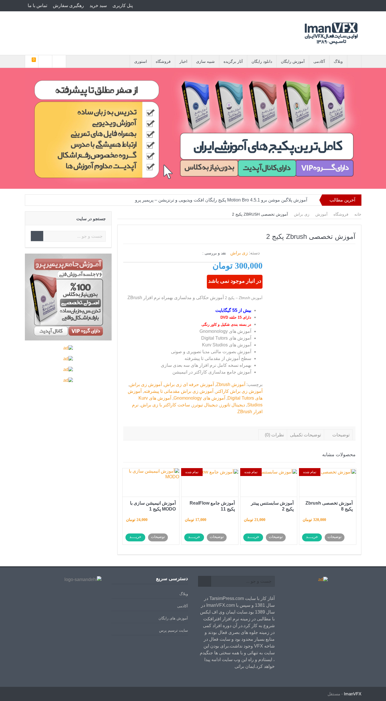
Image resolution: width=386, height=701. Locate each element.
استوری (140, 61)
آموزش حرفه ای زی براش (189, 384)
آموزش (321, 214)
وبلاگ (338, 61)
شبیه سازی (205, 61)
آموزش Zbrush (230, 384)
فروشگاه (163, 61)
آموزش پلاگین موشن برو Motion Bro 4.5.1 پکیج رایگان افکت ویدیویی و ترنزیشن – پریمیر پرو (221, 200)
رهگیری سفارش (68, 5)
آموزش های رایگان (173, 618)
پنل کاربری (122, 5)
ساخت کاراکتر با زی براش (165, 404)
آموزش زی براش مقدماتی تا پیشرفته (178, 391)
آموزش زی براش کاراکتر (239, 391)
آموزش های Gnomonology (199, 398)
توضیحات (341, 434)
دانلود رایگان (261, 61)
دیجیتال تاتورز (232, 404)
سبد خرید (98, 5)
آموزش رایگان (293, 61)
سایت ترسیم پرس (173, 630)
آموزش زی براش (145, 384)
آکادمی (319, 61)
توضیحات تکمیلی (305, 434)
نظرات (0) (274, 434)
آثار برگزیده (233, 61)
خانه (357, 214)
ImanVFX (352, 693)
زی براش (301, 214)
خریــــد (312, 537)
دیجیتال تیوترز (205, 404)
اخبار (183, 61)
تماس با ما (37, 5)
